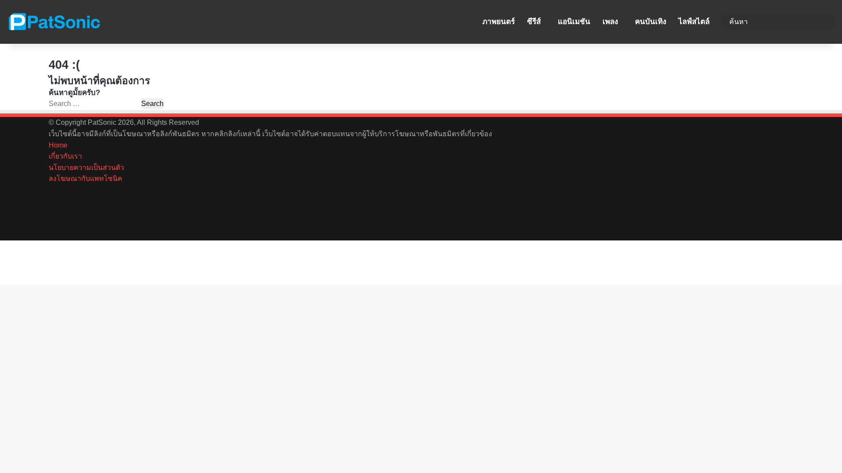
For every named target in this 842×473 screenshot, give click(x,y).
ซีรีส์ (534, 22)
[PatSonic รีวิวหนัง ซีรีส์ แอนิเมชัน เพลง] (54, 22)
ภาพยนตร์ (498, 22)
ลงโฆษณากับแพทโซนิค (85, 178)
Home (58, 145)
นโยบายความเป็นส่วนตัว (86, 167)
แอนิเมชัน (574, 22)
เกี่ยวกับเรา (65, 156)
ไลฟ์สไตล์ (694, 22)
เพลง (610, 22)
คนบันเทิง (650, 22)
